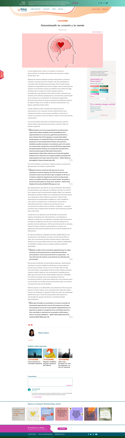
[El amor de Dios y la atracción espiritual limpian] (32, 414)
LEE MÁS (30, 340)
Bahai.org (31, 4)
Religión (104, 90)
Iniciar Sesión (96, 9)
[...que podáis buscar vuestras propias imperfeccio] (62, 414)
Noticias (94, 90)
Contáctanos (32, 434)
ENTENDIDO (75, 3)
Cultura (103, 92)
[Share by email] (29, 325)
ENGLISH (105, 9)
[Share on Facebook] (2, 72)
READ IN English (97, 32)
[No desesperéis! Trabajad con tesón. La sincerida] (18, 414)
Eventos (60, 9)
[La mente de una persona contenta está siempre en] (91, 414)
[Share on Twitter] (2, 76)
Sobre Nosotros (35, 9)
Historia (94, 93)
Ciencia (94, 92)
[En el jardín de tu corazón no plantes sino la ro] (106, 414)
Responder (38, 397)
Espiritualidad (62, 21)
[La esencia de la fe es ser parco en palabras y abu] (47, 414)
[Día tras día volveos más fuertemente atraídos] (77, 414)
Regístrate (104, 115)
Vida (94, 88)
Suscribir (62, 428)
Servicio (104, 86)
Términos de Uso (60, 434)
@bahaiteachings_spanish (52, 404)
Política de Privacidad (45, 434)
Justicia (94, 86)
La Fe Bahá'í (46, 9)
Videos (54, 9)
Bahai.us (63, 4)
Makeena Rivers (43, 333)
